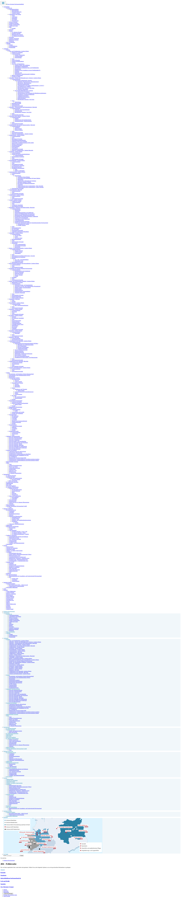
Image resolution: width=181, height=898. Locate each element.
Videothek (14, 328)
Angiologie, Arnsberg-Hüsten (15, 151)
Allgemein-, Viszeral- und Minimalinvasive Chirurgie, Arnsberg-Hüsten (25, 78)
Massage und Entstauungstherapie (19, 421)
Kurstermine (17, 247)
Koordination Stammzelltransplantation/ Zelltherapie (26, 216)
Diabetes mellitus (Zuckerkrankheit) (23, 287)
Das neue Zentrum (16, 479)
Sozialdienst (14, 521)
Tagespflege (14, 498)
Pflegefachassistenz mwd (14, 555)
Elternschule (14, 243)
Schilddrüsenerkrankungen (23, 97)
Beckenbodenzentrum (17, 166)
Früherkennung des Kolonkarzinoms (23, 119)
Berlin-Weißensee (10, 596)
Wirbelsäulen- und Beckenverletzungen (23, 353)
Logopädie (14, 418)
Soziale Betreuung (16, 490)
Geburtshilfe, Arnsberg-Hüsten (16, 233)
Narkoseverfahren (19, 130)
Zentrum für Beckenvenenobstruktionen (21, 154)
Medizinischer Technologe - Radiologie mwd (19, 558)
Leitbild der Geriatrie (16, 201)
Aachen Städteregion (11, 591)
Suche (4, 588)
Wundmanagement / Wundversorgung (23, 121)
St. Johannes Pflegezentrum (15, 473)
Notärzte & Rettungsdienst (18, 61)
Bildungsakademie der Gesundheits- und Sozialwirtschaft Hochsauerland (25, 576)
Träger (13, 15)
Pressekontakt (12, 47)
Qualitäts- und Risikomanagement (16, 543)
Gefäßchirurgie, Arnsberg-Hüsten (16, 194)
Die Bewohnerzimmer (17, 489)
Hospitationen (18, 69)
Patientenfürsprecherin (14, 538)
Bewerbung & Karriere (17, 139)
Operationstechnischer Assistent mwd (17, 557)
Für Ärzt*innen (15, 229)
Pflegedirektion (15, 10)
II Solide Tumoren (22, 225)
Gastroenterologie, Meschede (15, 189)
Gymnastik (14, 419)
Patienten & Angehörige (17, 52)
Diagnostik (14, 311)
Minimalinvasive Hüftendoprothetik (25, 344)
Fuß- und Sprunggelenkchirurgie (22, 356)
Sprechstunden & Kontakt (17, 114)
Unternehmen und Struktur (15, 14)
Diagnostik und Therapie (17, 382)
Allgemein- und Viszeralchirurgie (22, 109)
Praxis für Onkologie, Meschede (16, 445)
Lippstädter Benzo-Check (17, 324)
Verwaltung (14, 19)
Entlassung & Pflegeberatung (15, 516)
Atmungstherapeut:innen (14, 468)
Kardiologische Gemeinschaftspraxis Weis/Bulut (20, 454)
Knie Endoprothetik (22, 346)
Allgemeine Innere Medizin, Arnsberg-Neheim (19, 116)
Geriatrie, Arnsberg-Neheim (15, 199)
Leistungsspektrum (16, 53)
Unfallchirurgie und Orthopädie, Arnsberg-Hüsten (20, 341)
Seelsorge (11, 29)
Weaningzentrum (13, 424)
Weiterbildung (18, 102)
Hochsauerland (9, 599)
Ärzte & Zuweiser (16, 60)
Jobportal (3, 869)
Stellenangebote (9, 546)
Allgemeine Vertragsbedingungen (16, 524)
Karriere (14, 62)
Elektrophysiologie (19, 273)
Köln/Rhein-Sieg (10, 600)
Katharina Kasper (10, 597)
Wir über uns (9, 8)
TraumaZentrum (15, 363)
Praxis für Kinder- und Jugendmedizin (17, 441)
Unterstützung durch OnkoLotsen (22, 219)
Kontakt (13, 28)
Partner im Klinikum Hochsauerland (20, 403)
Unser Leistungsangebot (20, 244)
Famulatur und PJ (10, 562)
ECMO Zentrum (12, 408)
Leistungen (5, 48)
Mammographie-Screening (12, 461)
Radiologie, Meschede (14, 337)
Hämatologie (17, 210)
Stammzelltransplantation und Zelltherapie (24, 212)
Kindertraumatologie (19, 352)
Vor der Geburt (18, 235)
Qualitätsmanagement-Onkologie (22, 221)
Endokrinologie (18, 288)
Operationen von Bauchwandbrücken (26, 94)
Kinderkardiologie (19, 290)
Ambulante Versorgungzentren (13, 436)
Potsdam (8, 605)
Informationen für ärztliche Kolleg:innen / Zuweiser (23, 255)
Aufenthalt (11, 512)
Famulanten (20, 184)
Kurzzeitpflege (15, 497)
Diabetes (17, 118)
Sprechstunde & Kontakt (17, 105)
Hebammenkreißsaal (16, 239)
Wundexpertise (12, 469)
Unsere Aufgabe (18, 381)
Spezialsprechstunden (16, 145)
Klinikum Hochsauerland (9, 611)
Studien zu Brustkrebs (20, 170)
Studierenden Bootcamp (14, 569)
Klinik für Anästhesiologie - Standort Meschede (22, 150)
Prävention (11, 37)
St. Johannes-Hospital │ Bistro (19, 532)
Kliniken (8, 50)
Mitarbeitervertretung (13, 39)
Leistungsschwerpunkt (17, 426)
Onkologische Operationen (24, 91)
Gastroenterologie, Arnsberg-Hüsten (17, 172)
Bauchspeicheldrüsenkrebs (23, 84)
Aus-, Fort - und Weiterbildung (21, 259)
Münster (8, 602)
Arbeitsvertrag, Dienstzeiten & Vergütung (27, 180)
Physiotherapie (15, 416)
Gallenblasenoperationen (23, 95)
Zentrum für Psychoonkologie (21, 217)
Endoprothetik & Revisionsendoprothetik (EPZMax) (26, 343)
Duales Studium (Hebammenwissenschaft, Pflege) (20, 554)
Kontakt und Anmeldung (17, 413)
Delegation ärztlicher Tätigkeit (24, 182)
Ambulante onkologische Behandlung (20, 231)
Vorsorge (17, 384)
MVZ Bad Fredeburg (11, 485)
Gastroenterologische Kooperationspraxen (24, 391)
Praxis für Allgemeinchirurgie (15, 437)
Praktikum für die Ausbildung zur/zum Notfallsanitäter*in (27, 70)
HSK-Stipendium (13, 568)
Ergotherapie (15, 417)
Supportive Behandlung (23, 89)
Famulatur (17, 71)
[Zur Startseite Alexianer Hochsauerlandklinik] (15, 4)
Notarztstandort (18, 57)
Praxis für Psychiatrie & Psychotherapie (18, 447)
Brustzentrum (12, 376)
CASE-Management (19, 220)
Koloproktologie (18, 111)
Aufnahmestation (18, 56)
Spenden (3, 884)
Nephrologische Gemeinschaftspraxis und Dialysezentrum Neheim (24, 460)
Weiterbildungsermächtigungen (19, 140)
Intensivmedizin (18, 128)
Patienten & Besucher (8, 508)
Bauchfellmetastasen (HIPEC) (24, 86)
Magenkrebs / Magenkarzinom (24, 83)
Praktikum (8, 573)
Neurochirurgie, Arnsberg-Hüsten (16, 302)
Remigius (8, 606)
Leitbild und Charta (13, 25)
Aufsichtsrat (14, 17)
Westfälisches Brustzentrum (18, 168)
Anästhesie (17, 127)
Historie (11, 30)
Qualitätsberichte (13, 541)
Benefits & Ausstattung (14, 567)
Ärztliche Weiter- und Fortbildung (22, 65)
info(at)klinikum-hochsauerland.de (11, 878)
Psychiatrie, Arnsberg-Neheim (15, 315)
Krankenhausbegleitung (14, 513)
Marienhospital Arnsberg (17, 34)
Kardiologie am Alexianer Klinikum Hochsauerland (20, 268)
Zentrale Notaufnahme (20, 55)
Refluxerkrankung (22, 98)
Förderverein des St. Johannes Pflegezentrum (19, 502)
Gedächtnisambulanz (16, 323)
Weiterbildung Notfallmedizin (21, 66)
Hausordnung (9, 544)
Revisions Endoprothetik (23, 347)
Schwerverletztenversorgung (21, 349)
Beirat (13, 492)
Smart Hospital (6, 896)
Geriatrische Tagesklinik (17, 205)
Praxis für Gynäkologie (14, 440)
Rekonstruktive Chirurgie (20, 355)
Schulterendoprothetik (22, 348)
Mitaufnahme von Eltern (17, 282)
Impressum (5, 891)
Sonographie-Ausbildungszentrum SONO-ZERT (23, 142)
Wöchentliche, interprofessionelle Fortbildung (25, 74)
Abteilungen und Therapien (21, 389)
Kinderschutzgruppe (16, 296)
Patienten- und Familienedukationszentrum (21, 520)
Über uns (17, 380)
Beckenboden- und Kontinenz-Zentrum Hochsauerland (21, 374)
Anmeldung (11, 511)
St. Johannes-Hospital (17, 32)
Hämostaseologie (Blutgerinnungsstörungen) (25, 215)
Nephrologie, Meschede (14, 299)
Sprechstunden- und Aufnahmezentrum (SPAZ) (19, 375)
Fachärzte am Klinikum (11, 450)
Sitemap (5, 889)
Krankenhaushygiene (14, 431)
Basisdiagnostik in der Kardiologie (22, 271)
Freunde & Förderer (10, 583)
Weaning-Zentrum (19, 250)
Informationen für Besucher (12, 526)
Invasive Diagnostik (19, 272)
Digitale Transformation (14, 24)
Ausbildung (8, 551)
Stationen (14, 316)
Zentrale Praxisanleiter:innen (15, 465)
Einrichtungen (6, 474)
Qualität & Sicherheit (13, 23)
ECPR (16, 410)
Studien (16, 393)
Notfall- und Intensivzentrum (15, 478)
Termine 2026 (15, 578)
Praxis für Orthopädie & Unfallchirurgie (18, 446)
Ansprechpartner (18, 394)
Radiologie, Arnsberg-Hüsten (15, 330)
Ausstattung (14, 428)
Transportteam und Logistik (18, 412)
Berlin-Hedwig (9, 595)
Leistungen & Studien (17, 402)
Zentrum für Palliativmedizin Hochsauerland (25, 213)
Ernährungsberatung (16, 422)
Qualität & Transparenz (11, 535)
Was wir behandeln (10, 42)
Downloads (14, 327)
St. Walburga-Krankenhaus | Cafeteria (20, 534)
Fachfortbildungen (13, 46)
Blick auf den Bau (13, 480)
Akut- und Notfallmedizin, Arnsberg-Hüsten (19, 51)
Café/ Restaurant (12, 530)
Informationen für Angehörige (18, 257)
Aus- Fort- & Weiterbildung (18, 64)
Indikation (14, 427)
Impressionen (15, 494)
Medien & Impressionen (17, 75)
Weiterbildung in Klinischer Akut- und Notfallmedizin (27, 67)
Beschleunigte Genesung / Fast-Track (26, 88)
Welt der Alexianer (13, 22)
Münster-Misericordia (11, 604)
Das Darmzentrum (16, 379)
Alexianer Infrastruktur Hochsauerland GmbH (16, 506)
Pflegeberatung (12, 471)
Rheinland (8, 607)
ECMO (16, 276)
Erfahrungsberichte (13, 571)
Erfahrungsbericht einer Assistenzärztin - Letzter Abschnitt (30, 187)
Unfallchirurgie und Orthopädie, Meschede (18, 361)
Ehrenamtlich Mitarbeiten (12, 587)
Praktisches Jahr (18, 72)
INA (10, 577)
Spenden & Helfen (7, 582)
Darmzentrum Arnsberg (14, 377)
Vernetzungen (15, 433)
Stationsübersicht (15, 104)
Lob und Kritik (5, 881)
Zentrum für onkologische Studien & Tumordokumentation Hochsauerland (31, 222)
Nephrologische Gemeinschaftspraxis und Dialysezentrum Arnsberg (24, 459)
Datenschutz (6, 892)
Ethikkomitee (9, 525)
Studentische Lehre (19, 260)
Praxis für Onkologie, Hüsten (15, 443)
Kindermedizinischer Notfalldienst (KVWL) (19, 455)
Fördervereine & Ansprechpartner (16, 586)
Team (13, 58)
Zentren (8, 372)
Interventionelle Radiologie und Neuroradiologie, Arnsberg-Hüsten (24, 263)
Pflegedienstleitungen (16, 11)
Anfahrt (11, 529)
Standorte (3, 875)
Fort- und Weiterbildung (11, 574)
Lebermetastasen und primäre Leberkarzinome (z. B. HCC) (31, 85)
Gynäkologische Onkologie (18, 165)
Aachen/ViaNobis (10, 592)
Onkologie (17, 211)
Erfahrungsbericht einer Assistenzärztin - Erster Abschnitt (30, 186)
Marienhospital (9, 483)
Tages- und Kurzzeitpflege (15, 496)
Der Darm (14, 395)
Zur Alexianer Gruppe (7, 887)
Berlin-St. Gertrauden (11, 593)
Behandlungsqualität (16, 103)
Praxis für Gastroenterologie (15, 438)
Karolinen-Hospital (16, 33)
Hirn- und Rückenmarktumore (21, 305)
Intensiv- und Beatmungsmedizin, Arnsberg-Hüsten (20, 248)
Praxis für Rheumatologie (14, 449)
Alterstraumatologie (19, 351)
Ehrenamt (14, 493)
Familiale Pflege (15, 518)
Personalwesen (15, 20)
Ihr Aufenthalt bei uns (11, 510)
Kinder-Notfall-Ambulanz (17, 297)
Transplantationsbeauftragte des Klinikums (18, 536)
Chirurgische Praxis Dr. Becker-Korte (17, 451)
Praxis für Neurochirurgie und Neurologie (18, 442)
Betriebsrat (11, 41)
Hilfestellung (20, 179)
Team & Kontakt (13, 499)
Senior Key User (13, 470)
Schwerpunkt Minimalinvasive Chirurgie (24, 90)
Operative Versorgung (14, 38)
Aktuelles (8, 43)
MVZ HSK (8, 484)
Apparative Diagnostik (20, 292)
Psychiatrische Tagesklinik (18, 318)
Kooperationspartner (16, 227)
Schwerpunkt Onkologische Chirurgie (23, 80)
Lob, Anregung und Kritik (15, 539)
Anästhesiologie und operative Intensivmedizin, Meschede (22, 125)
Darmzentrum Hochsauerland (15, 400)
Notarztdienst (15, 147)
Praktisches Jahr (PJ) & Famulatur (19, 141)
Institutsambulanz (16, 321)
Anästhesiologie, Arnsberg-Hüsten (16, 135)
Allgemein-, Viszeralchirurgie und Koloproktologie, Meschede (23, 107)
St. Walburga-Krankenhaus (18, 36)
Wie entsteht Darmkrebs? (20, 396)
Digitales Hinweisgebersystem (10, 895)
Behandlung (17, 386)
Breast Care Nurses (13, 466)
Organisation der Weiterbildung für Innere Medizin (29, 178)
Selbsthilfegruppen (16, 517)
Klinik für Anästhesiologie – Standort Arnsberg (22, 133)
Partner (13, 388)
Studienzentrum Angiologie (18, 156)
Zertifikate (14, 277)
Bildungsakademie (10, 504)
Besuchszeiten (12, 527)
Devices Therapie (19, 274)
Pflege (7, 463)
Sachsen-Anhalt (9, 609)
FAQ (10, 572)
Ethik (10, 27)
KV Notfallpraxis (13, 456)
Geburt (16, 236)
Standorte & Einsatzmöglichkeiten (16, 565)
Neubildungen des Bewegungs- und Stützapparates (26, 357)
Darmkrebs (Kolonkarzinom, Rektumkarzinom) (28, 81)
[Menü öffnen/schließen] (3, 3)
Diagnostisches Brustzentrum (15, 407)
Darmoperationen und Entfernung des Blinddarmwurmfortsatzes (32, 93)
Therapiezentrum (13, 414)
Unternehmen (6, 6)
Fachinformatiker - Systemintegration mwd (18, 560)
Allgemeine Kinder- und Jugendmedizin (24, 285)
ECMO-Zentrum (18, 252)
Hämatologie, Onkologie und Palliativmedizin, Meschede (22, 207)
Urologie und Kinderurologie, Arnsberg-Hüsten (19, 367)
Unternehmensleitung (14, 9)
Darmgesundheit (18, 398)
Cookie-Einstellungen (8, 893)
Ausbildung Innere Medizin (24, 177)
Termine (11, 44)
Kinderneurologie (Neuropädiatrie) (22, 291)
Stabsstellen (14, 18)
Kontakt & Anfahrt (16, 76)
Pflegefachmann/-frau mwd (15, 553)
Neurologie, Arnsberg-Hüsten (15, 309)
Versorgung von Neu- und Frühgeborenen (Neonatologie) (27, 286)
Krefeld (8, 601)
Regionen (5, 590)
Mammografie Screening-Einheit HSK (17, 457)
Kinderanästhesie (16, 146)
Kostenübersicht (12, 501)
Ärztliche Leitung (16, 13)
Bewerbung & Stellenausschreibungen (26, 183)
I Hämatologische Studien (23, 224)
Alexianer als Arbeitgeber (12, 548)
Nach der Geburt (18, 238)
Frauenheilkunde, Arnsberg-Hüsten (17, 160)
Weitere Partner (21, 390)
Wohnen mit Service (13, 488)
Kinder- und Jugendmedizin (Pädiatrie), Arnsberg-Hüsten (22, 281)
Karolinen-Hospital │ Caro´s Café (19, 531)
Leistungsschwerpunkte (17, 362)
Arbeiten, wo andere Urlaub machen (14, 550)
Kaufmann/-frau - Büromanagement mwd (18, 559)
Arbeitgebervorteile (10, 549)
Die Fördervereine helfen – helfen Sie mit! (18, 585)
